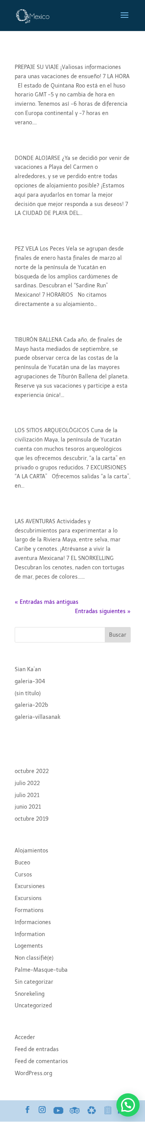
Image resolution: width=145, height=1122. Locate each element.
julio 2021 (27, 795)
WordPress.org (33, 1073)
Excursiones (30, 886)
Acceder (25, 1037)
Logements (29, 946)
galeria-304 (30, 681)
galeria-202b (31, 705)
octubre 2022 (32, 771)
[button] (128, 1105)
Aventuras (35, 512)
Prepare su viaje (48, 58)
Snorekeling (29, 994)
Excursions (28, 898)
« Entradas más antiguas (46, 602)
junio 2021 (28, 807)
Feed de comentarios (41, 1061)
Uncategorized (33, 1005)
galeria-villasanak (37, 717)
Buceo (22, 862)
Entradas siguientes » (103, 611)
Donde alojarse (46, 149)
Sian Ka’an (28, 669)
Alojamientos (31, 850)
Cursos (23, 874)
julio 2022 (27, 783)
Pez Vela (32, 239)
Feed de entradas (37, 1049)
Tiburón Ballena (47, 330)
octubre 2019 (32, 819)
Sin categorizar (34, 982)
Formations (29, 910)
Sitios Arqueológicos (57, 421)
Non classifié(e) (34, 958)
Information (30, 934)
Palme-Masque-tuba (41, 970)
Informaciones (33, 922)
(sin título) (28, 693)
